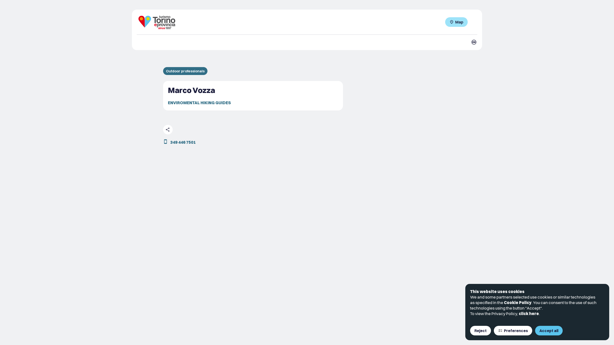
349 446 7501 (183, 142)
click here (529, 313)
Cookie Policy (517, 302)
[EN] (474, 42)
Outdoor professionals (185, 71)
